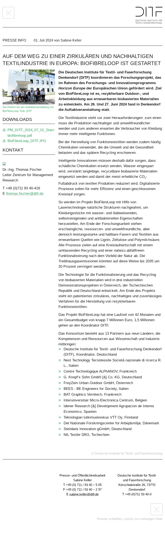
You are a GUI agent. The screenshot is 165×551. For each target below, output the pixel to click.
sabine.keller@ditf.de (84, 494)
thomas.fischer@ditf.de (24, 194)
